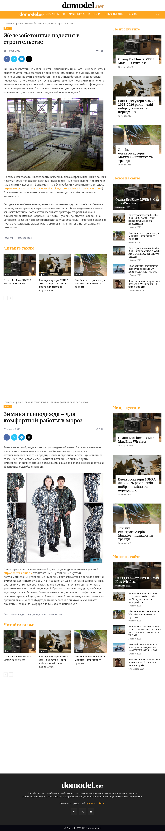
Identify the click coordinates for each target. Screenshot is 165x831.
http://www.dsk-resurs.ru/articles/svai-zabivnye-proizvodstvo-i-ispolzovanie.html (53, 188)
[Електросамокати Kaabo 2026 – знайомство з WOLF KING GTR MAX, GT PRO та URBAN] (119, 250)
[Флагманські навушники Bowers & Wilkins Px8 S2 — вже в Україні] (119, 283)
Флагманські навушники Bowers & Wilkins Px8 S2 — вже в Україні (144, 283)
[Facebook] (7, 59)
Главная (8, 23)
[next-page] (11, 298)
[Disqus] (55, 348)
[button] (158, 15)
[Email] (29, 59)
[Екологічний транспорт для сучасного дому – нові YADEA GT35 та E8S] (119, 268)
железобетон (24, 237)
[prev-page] (6, 298)
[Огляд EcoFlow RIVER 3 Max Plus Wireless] (20, 265)
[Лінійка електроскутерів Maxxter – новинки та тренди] (90, 265)
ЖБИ (12, 237)
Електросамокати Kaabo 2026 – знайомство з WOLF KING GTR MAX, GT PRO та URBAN (144, 252)
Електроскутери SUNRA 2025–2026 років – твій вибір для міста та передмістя (53, 285)
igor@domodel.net (95, 803)
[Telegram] (21, 59)
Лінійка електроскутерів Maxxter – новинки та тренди (90, 283)
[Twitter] (14, 59)
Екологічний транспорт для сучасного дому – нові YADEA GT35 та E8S (143, 268)
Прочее (19, 23)
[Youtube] (91, 811)
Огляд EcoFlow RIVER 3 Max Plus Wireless (17, 281)
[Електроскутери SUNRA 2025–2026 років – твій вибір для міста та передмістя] (55, 265)
